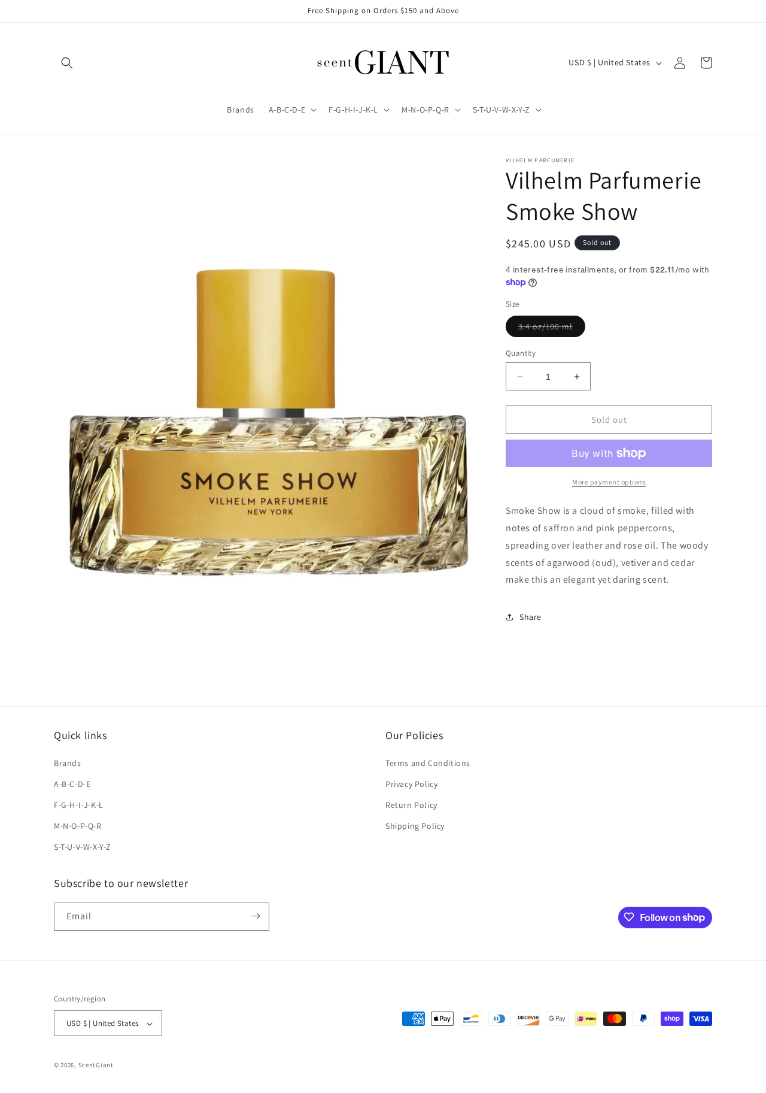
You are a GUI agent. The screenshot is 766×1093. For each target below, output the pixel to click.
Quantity (521, 353)
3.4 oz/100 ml (551, 328)
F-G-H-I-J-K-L (79, 805)
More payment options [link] (609, 481)
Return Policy (411, 805)
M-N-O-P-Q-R (78, 825)
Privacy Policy (411, 784)
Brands (67, 763)
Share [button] (530, 616)
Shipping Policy (415, 825)
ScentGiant (96, 1065)
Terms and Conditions (427, 763)
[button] (67, 63)
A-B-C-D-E (72, 784)
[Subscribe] (255, 916)
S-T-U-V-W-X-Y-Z (82, 847)
